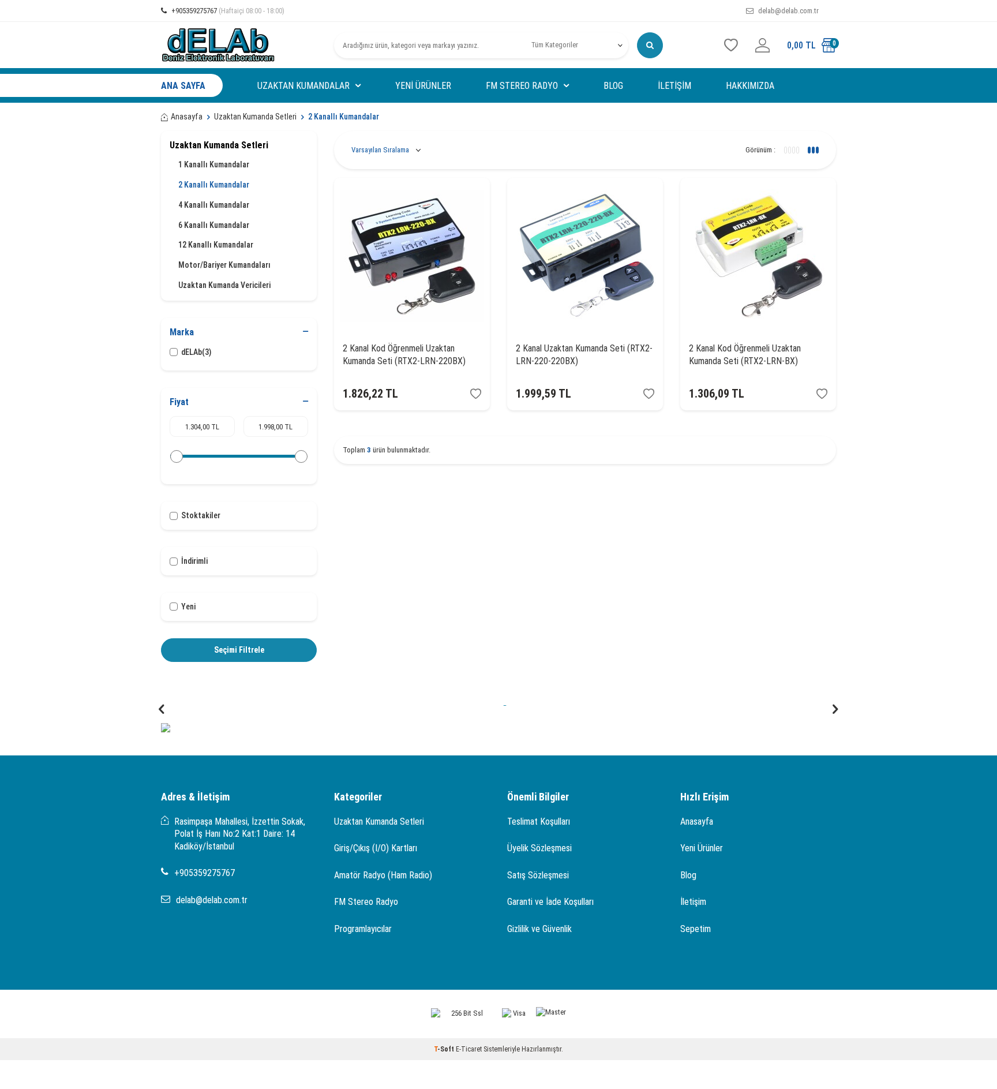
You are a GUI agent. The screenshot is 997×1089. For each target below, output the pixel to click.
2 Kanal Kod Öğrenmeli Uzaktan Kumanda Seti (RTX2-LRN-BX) (745, 354)
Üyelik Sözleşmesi (539, 848)
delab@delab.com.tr (787, 10)
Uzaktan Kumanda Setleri (255, 116)
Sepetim (695, 928)
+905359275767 (227, 10)
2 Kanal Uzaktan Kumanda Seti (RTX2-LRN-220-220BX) (584, 354)
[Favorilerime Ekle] (475, 394)
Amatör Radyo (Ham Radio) (383, 875)
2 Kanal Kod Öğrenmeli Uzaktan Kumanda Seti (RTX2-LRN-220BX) (404, 354)
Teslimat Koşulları (538, 821)
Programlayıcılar (363, 928)
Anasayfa (187, 116)
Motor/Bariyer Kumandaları (224, 265)
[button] (162, 710)
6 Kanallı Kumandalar (213, 225)
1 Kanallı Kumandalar (213, 164)
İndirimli (194, 561)
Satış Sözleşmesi (538, 875)
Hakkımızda (750, 85)
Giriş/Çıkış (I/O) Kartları (375, 848)
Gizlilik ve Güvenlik (539, 928)
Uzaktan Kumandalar (303, 85)
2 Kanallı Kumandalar (213, 184)
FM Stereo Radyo (522, 85)
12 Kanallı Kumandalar (215, 244)
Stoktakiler (200, 515)
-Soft (445, 1049)
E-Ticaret (469, 1049)
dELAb (196, 352)
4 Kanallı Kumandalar (213, 204)
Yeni (188, 606)
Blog (613, 85)
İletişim (674, 85)
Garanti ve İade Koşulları (550, 901)
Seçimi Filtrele (239, 649)
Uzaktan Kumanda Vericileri (224, 285)
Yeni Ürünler (423, 85)
